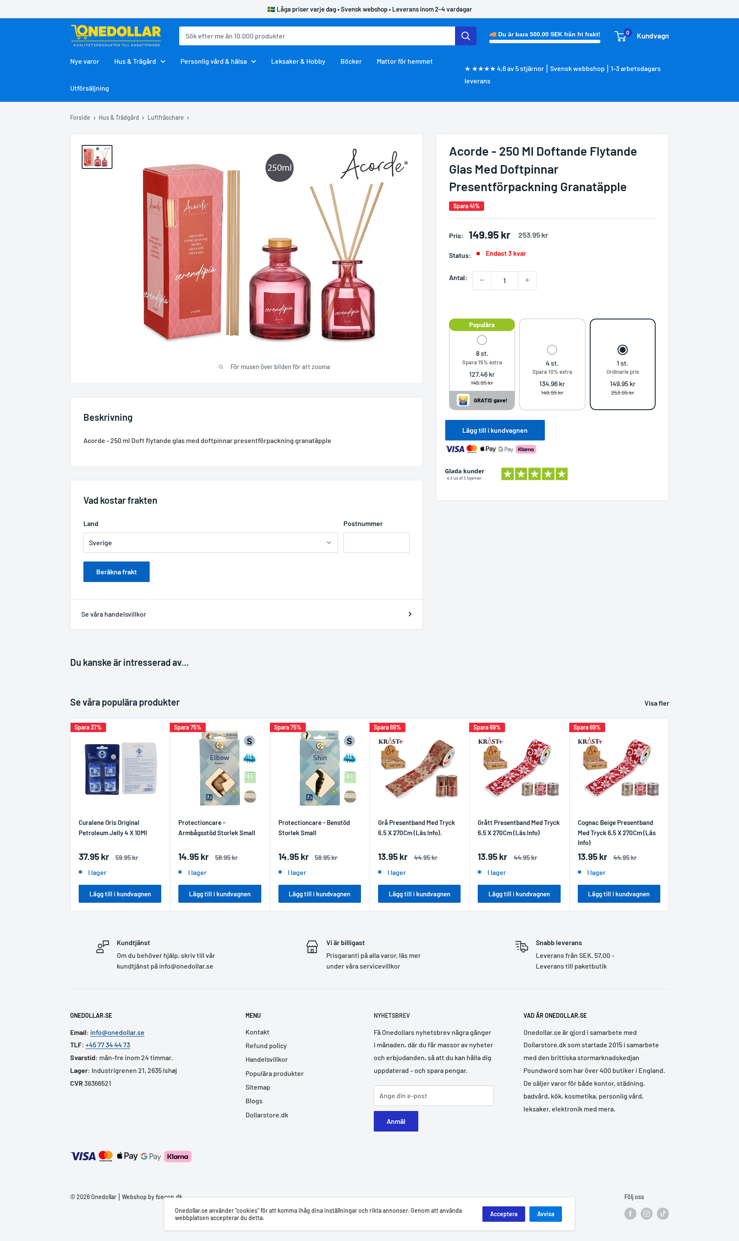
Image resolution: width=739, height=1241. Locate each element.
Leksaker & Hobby (298, 61)
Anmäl (396, 1121)
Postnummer (363, 523)
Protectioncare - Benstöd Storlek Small (314, 827)
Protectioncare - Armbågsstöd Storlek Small (216, 827)
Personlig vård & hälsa (213, 61)
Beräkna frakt (116, 571)
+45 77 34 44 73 (108, 1044)
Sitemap (257, 1087)
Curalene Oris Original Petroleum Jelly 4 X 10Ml (113, 827)
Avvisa (545, 1213)
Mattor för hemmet (405, 61)
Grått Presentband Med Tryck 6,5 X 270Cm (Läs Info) (519, 827)
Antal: (458, 277)
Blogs (254, 1100)
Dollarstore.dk (266, 1115)
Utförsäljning (89, 88)
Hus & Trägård (135, 61)
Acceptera (503, 1213)
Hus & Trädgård (119, 117)
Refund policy (266, 1045)
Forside (80, 117)
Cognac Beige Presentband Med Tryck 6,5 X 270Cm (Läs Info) (617, 832)
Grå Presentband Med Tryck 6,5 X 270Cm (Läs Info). (416, 827)
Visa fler (657, 703)
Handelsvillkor (266, 1059)
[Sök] (465, 36)
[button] (482, 360)
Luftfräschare (166, 117)
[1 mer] (527, 280)
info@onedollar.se (117, 1032)
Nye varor (84, 61)
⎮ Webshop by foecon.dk (149, 1196)
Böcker (351, 61)
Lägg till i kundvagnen (495, 429)
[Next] (669, 814)
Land (90, 523)
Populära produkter (274, 1073)
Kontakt (257, 1032)
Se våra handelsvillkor (113, 614)
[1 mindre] (482, 280)
